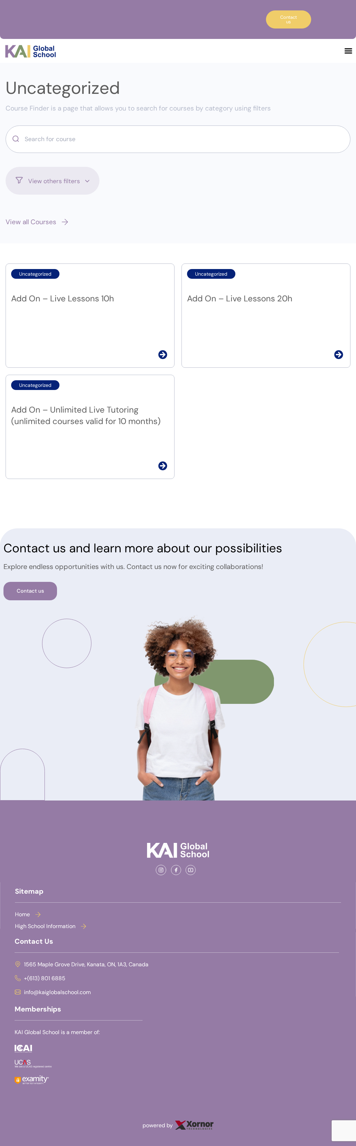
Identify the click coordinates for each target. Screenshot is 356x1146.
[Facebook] (178, 870)
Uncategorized (63, 88)
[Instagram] (163, 870)
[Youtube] (192, 870)
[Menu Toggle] (348, 51)
